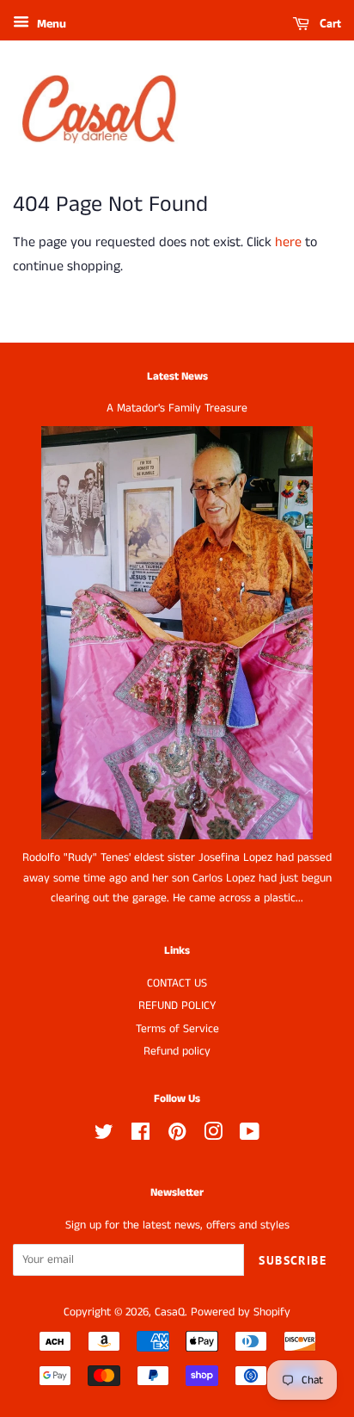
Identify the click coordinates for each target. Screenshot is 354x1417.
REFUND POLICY (177, 1006)
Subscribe (293, 1260)
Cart (328, 23)
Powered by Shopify (240, 1312)
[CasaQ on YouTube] (249, 1136)
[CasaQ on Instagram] (213, 1136)
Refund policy (177, 1051)
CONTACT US (177, 983)
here (288, 242)
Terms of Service (177, 1029)
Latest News (177, 376)
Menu (50, 24)
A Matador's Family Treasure (177, 408)
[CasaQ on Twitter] (104, 1136)
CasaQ (170, 1312)
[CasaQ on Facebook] (140, 1136)
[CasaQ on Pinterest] (177, 1136)
